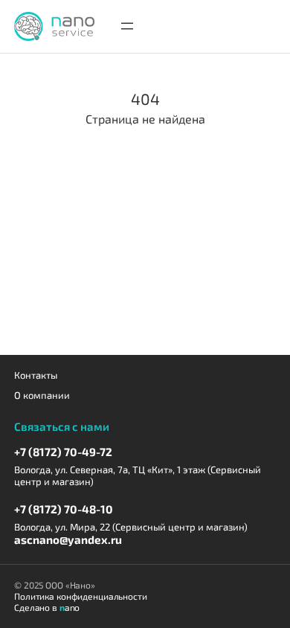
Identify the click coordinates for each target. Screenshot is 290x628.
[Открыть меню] (127, 26)
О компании (42, 395)
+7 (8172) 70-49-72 (63, 451)
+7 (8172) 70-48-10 (63, 509)
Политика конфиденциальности (80, 596)
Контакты (35, 375)
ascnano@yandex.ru (68, 539)
